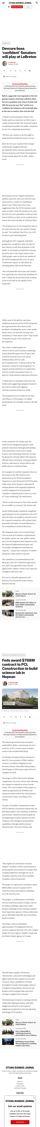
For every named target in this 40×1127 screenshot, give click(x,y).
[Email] (15, 71)
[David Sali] (5, 63)
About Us (20, 1081)
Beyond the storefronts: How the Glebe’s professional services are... (26, 615)
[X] (25, 71)
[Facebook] (20, 71)
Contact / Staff (20, 1086)
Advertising (20, 1083)
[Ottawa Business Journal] (20, 3)
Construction (6, 43)
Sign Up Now (20, 1122)
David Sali (12, 62)
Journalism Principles (20, 1088)
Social (17, 591)
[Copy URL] (11, 71)
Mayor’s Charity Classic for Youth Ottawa (25, 595)
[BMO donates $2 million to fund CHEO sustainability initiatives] (8, 602)
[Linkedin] (29, 71)
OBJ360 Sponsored (20, 600)
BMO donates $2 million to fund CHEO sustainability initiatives (25, 605)
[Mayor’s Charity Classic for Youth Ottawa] (8, 594)
